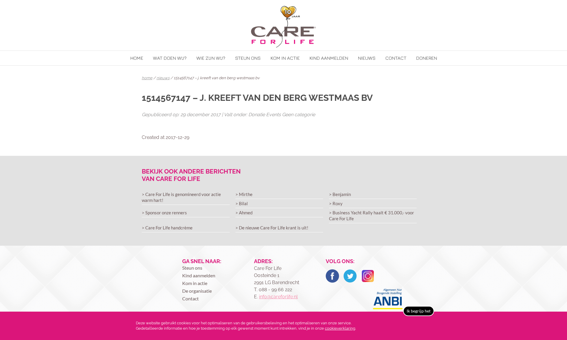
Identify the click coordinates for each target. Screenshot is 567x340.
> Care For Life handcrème (167, 227)
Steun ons (248, 58)
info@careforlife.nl (278, 296)
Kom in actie (285, 58)
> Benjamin (340, 194)
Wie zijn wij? (210, 58)
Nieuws (367, 58)
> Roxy (336, 203)
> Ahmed (243, 212)
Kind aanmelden (328, 58)
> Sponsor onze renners (164, 212)
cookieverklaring (340, 328)
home (147, 78)
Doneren (426, 58)
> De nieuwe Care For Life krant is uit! (271, 227)
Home (136, 58)
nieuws (163, 78)
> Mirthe (243, 194)
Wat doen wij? (170, 58)
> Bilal (241, 203)
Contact (395, 58)
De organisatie (197, 291)
